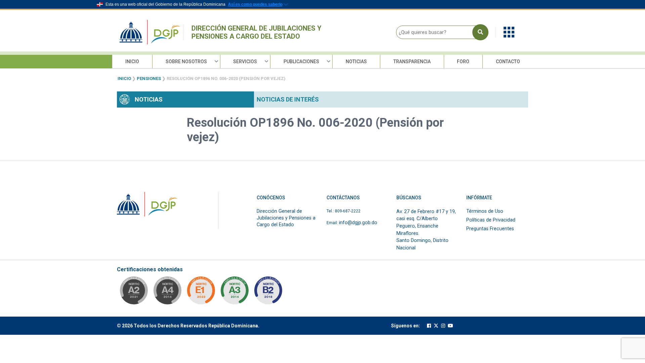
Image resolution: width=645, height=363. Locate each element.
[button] (509, 32)
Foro (463, 61)
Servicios (245, 61)
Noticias (356, 61)
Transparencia (412, 61)
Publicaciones (301, 61)
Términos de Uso (484, 211)
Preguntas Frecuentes (490, 229)
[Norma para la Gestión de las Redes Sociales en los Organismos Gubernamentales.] (201, 292)
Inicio (132, 61)
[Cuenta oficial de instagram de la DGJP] (443, 326)
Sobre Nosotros (186, 61)
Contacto (508, 61)
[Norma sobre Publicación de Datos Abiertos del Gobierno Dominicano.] (234, 292)
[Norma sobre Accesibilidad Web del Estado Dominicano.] (268, 292)
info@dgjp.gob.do (358, 223)
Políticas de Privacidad (490, 220)
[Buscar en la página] (480, 32)
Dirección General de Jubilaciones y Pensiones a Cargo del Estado (256, 32)
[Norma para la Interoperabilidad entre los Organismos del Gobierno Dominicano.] (167, 292)
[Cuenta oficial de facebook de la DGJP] (429, 326)
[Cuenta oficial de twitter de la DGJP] (436, 326)
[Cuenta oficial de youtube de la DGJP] (450, 326)
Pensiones (149, 78)
